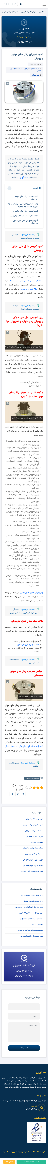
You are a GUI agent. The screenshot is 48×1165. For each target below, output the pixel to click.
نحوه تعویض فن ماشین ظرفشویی (32, 936)
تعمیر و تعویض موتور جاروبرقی (33, 825)
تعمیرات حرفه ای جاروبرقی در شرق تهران (24, 746)
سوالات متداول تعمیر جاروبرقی (33, 848)
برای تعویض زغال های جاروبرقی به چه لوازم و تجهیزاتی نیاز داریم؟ (23, 205)
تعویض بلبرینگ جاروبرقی (34, 819)
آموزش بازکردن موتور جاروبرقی (33, 859)
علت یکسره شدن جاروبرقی (34, 854)
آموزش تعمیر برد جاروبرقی (34, 836)
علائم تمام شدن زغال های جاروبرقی (24, 215)
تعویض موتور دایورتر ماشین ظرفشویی (30, 930)
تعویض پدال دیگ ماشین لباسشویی (31, 913)
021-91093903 (31, 1109)
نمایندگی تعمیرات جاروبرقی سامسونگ (26, 281)
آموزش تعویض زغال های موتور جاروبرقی (25, 222)
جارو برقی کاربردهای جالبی (31, 592)
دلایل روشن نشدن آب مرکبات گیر (32, 895)
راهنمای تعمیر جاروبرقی (32, 778)
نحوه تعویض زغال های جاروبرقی (25, 211)
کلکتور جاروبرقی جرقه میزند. (27, 644)
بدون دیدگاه (35, 75)
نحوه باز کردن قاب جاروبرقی (34, 830)
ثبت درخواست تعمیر (31, 1161)
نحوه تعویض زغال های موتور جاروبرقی (26, 198)
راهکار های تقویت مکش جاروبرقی (32, 871)
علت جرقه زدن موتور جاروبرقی (33, 865)
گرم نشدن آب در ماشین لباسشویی (31, 918)
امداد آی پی (42, 11)
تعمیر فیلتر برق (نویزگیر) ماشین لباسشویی (29, 907)
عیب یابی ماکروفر (37, 924)
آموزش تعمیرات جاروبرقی (28, 11)
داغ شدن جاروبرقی (28, 289)
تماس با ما (9, 1161)
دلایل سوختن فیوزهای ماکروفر (33, 901)
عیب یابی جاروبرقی (37, 842)
